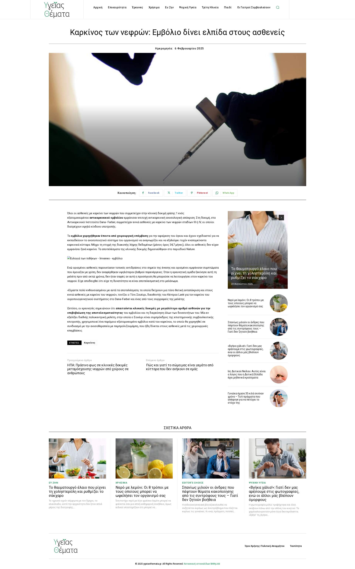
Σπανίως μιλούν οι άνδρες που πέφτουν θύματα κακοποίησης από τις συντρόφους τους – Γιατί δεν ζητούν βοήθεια (246, 327)
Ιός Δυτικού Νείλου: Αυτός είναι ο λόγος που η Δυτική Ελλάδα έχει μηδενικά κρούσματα (247, 374)
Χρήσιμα (121, 483)
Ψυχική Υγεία (257, 483)
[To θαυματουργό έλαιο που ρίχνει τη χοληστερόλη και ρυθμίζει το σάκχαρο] (258, 250)
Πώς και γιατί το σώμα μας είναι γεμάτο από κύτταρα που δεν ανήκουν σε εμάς (179, 367)
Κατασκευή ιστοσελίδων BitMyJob (202, 564)
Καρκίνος (89, 342)
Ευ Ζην (53, 483)
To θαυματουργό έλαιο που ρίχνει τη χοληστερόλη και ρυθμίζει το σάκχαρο (254, 273)
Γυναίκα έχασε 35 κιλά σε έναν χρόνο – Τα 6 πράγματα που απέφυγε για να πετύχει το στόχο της (246, 398)
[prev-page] (274, 217)
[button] (277, 7)
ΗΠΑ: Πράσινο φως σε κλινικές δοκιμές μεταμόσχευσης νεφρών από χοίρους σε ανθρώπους (98, 369)
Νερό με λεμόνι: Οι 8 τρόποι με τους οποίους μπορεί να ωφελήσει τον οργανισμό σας (246, 303)
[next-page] (281, 217)
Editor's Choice (192, 483)
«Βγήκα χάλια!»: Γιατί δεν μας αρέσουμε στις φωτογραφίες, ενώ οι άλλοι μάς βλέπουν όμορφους (245, 350)
